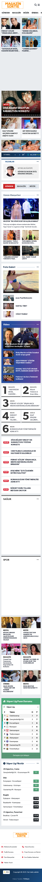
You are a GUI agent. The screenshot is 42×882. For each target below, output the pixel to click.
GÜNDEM (6, 13)
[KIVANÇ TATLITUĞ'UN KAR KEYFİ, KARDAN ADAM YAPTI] (8, 370)
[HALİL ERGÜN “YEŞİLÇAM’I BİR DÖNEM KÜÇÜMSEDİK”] (11, 676)
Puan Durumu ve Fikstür (32, 852)
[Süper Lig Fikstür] (38, 763)
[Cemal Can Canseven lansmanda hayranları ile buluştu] (11, 649)
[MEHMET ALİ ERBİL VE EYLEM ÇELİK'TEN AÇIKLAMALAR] (31, 649)
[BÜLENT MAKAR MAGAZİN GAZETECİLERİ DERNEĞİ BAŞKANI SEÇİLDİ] (11, 622)
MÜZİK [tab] (32, 186)
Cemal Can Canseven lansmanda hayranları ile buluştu (8, 663)
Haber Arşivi (8, 862)
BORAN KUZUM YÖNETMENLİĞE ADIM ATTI (23, 430)
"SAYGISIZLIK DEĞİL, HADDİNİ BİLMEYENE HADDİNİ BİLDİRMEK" (13, 392)
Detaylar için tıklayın (21, 755)
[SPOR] (38, 560)
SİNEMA (35, 13)
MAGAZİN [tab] (21, 186)
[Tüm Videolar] (38, 325)
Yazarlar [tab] (9, 162)
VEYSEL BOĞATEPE (25, 168)
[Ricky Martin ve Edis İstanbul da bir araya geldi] (8, 354)
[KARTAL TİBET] (8, 306)
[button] (38, 144)
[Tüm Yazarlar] (38, 162)
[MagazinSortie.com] (12, 5)
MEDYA (6, 630)
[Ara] (35, 5)
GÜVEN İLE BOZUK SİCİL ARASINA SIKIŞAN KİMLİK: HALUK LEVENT (27, 173)
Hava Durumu (29, 847)
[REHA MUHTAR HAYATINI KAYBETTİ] (31, 676)
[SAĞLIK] (38, 499)
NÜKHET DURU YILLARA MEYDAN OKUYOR (13, 417)
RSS (7, 872)
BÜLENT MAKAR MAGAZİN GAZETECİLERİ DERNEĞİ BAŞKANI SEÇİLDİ (10, 636)
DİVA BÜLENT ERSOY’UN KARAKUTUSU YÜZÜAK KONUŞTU (21, 442)
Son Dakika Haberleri (31, 857)
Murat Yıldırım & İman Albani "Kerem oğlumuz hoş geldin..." (34, 392)
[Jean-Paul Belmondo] (8, 298)
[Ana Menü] (39, 5)
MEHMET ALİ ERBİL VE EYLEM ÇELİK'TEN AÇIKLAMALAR (31, 661)
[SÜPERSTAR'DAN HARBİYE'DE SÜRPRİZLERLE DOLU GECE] (31, 622)
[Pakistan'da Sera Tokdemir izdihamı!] (8, 378)
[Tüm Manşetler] (38, 195)
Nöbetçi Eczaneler (10, 847)
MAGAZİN (16, 13)
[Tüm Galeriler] (38, 267)
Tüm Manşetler (9, 857)
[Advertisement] (21, 71)
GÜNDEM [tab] (9, 186)
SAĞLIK (32, 412)
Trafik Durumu (8, 852)
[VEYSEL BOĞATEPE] (10, 171)
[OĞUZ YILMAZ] (8, 314)
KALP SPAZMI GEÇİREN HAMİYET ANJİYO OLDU (34, 417)
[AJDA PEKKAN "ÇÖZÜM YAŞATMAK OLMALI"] (8, 362)
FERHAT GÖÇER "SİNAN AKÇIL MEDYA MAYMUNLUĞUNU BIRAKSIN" (25, 405)
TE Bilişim (26, 879)
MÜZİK (26, 13)
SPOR (6, 560)
